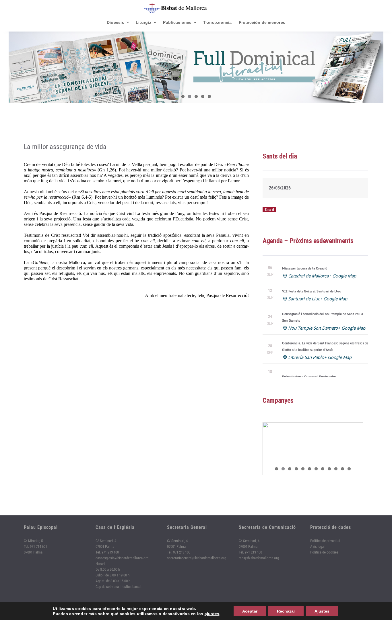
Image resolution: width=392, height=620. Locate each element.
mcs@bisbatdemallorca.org (259, 558)
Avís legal (317, 546)
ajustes (212, 613)
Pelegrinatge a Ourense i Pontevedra (309, 376)
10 (335, 468)
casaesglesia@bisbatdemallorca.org (122, 558)
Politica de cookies (324, 552)
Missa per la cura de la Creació (304, 268)
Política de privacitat (325, 541)
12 (349, 468)
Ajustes (322, 611)
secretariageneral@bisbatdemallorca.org (196, 558)
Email (269, 209)
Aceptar (249, 611)
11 (342, 468)
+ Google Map (342, 276)
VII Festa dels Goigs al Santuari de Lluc (311, 291)
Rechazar (286, 611)
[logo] (175, 5)
